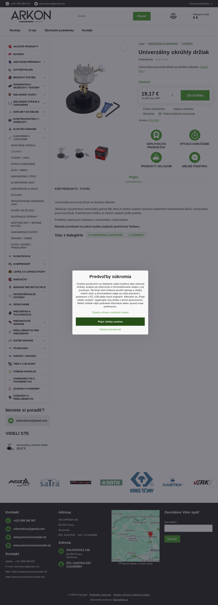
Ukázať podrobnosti (110, 329)
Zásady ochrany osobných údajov (110, 312)
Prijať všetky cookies (110, 321)
